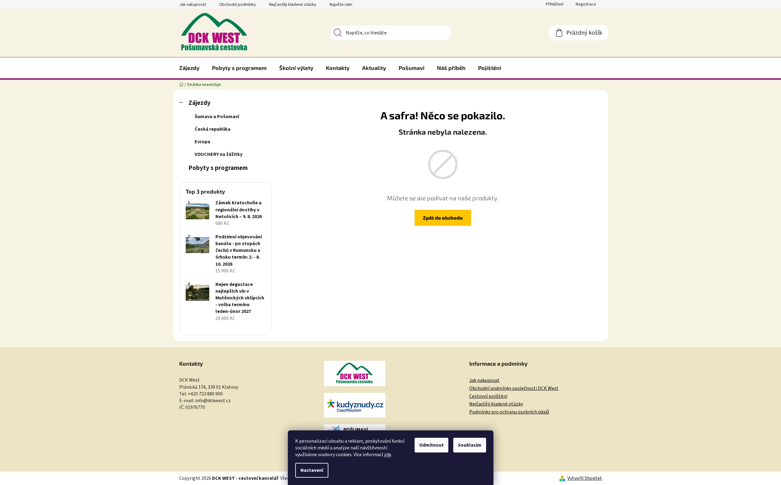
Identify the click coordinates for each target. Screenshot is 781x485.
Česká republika (212, 129)
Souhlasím (469, 445)
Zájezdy (199, 102)
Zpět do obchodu (443, 218)
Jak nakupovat (192, 5)
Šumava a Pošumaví (217, 116)
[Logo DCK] (354, 373)
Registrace (586, 4)
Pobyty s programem (218, 168)
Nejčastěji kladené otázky (292, 5)
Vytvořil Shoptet (584, 478)
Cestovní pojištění (488, 396)
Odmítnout (431, 445)
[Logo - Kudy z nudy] (354, 405)
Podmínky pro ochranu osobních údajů (509, 412)
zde (387, 454)
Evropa (202, 141)
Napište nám (341, 5)
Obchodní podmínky (237, 5)
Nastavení (311, 470)
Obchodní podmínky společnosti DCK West (514, 388)
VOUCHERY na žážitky (218, 154)
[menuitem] (189, 67)
